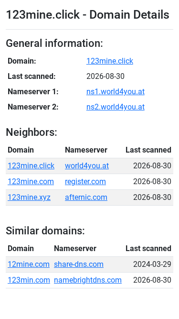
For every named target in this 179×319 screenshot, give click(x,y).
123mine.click (109, 61)
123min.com (29, 280)
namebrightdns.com (88, 280)
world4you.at (87, 165)
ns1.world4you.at (115, 91)
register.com (85, 181)
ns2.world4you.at (115, 106)
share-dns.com (79, 264)
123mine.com (31, 181)
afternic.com (86, 197)
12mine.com (29, 264)
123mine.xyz (29, 197)
